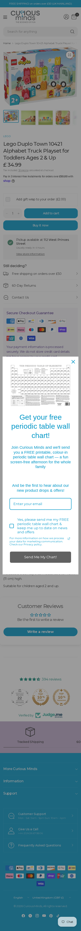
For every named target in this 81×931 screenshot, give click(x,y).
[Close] (73, 362)
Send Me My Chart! (40, 557)
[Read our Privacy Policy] (68, 538)
